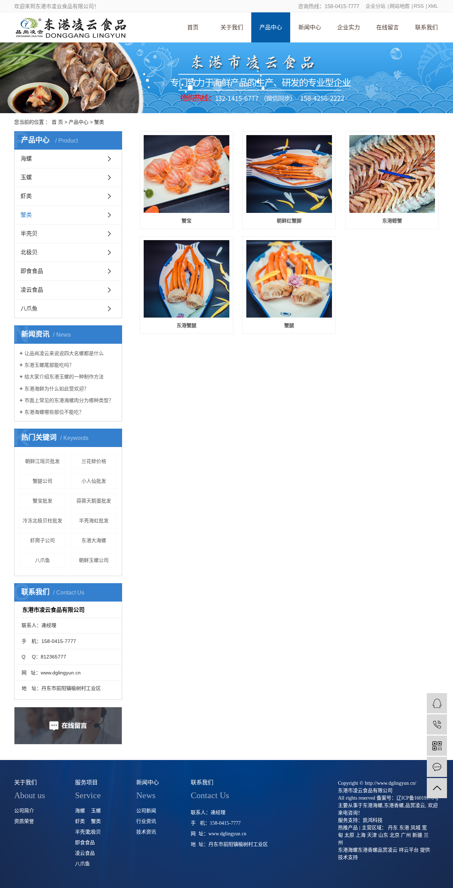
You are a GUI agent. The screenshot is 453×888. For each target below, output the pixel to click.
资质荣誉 (24, 821)
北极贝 (29, 252)
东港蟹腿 (186, 325)
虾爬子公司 (42, 540)
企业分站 (375, 6)
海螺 (26, 159)
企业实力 (348, 27)
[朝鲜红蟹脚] (289, 174)
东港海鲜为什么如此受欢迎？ (56, 388)
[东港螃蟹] (392, 174)
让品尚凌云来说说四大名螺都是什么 (64, 353)
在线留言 (387, 27)
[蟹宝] (186, 174)
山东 (383, 835)
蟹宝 (186, 221)
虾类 (26, 196)
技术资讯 (146, 832)
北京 (395, 835)
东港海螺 (373, 805)
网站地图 (399, 6)
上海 (361, 835)
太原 (349, 835)
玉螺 (26, 177)
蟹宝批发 (42, 501)
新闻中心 (309, 27)
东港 (404, 827)
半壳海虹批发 (94, 520)
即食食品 (32, 271)
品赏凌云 (415, 805)
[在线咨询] (437, 703)
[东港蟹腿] (186, 279)
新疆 (417, 835)
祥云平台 (409, 850)
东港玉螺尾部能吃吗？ (49, 365)
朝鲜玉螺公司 (94, 560)
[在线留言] (437, 767)
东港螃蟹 (392, 221)
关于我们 (231, 27)
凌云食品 (32, 290)
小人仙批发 (93, 481)
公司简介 (24, 810)
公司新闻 (146, 810)
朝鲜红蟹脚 (289, 221)
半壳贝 (29, 234)
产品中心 (270, 27)
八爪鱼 (29, 309)
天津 (372, 835)
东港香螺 (394, 805)
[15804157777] (437, 724)
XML (433, 6)
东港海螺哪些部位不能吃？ (54, 412)
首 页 (57, 122)
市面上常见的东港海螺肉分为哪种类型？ (69, 400)
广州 (406, 835)
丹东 (393, 827)
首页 (193, 27)
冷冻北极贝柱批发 (42, 520)
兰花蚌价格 (93, 461)
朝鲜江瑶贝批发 (42, 461)
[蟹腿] (289, 279)
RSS (419, 6)
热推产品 (348, 827)
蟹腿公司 (42, 481)
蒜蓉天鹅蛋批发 (93, 501)
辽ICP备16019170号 (417, 798)
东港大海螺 (93, 540)
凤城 (415, 827)
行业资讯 (146, 821)
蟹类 (99, 122)
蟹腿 (289, 325)
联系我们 (426, 27)
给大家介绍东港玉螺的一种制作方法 (64, 376)
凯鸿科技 (373, 820)
